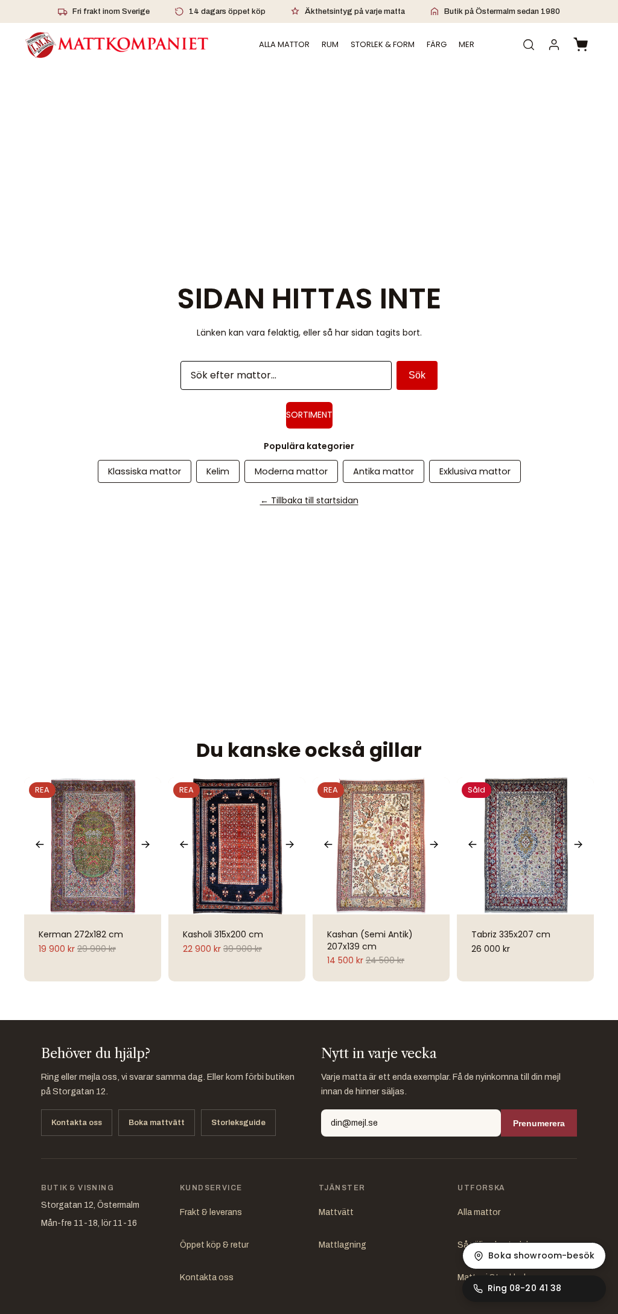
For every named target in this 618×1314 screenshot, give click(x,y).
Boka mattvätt (157, 1122)
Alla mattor (478, 1212)
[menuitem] (466, 44)
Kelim (217, 471)
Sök (417, 375)
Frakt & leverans (211, 1212)
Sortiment (309, 415)
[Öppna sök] (528, 44)
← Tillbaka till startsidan (309, 500)
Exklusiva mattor (475, 471)
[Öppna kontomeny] (554, 44)
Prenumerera (539, 1123)
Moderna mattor (291, 471)
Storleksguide (238, 1122)
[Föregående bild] (40, 846)
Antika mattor (383, 471)
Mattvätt (336, 1212)
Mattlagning (342, 1244)
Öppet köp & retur (214, 1244)
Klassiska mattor (144, 471)
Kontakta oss (76, 1122)
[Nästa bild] (145, 846)
